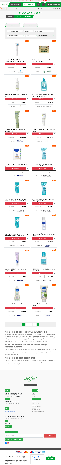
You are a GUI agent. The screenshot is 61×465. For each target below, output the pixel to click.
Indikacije (18, 8)
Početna (10, 16)
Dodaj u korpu (16, 64)
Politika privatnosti (36, 406)
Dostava (34, 405)
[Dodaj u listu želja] (27, 64)
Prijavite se (50, 435)
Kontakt (33, 394)
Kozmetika (18, 16)
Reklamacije (34, 408)
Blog (14, 8)
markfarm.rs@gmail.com (10, 411)
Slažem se (51, 458)
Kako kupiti (34, 401)
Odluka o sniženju (36, 409)
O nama (33, 393)
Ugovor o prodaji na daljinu (38, 411)
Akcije (2, 8)
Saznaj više (50, 456)
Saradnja (34, 396)
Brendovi (9, 8)
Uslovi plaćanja (35, 403)
